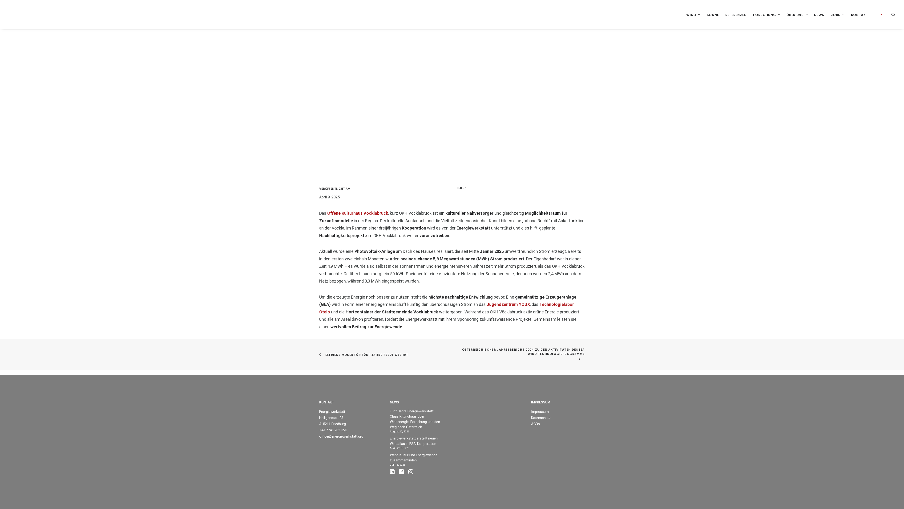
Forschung (764, 14)
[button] (893, 14)
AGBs (535, 424)
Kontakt (859, 14)
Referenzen (736, 14)
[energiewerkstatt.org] (16, 14)
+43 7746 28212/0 (333, 430)
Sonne (713, 14)
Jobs (835, 14)
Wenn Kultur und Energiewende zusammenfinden (413, 458)
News (819, 14)
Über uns (795, 14)
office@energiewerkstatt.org (341, 436)
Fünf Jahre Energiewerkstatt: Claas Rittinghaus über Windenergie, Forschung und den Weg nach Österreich (415, 419)
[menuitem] (693, 14)
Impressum (540, 412)
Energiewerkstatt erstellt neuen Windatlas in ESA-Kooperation (414, 441)
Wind (691, 14)
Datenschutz (541, 418)
